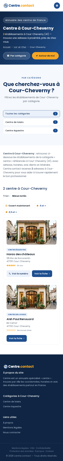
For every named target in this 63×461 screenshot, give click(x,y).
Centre (21, 5)
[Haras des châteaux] (31, 232)
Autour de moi (47, 55)
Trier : (6, 195)
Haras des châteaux (21, 254)
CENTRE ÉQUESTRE (17, 249)
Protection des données (22, 451)
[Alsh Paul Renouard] (31, 297)
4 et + (43, 205)
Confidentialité (43, 448)
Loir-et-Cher (20, 47)
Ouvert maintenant (19, 205)
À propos (8, 422)
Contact (50, 451)
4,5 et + (13, 212)
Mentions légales (12, 427)
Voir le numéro (20, 273)
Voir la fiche (41, 273)
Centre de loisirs (12, 401)
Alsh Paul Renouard (20, 319)
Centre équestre (12, 406)
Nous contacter (11, 432)
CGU (32, 448)
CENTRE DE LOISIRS (17, 314)
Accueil (6, 47)
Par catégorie (18, 55)
